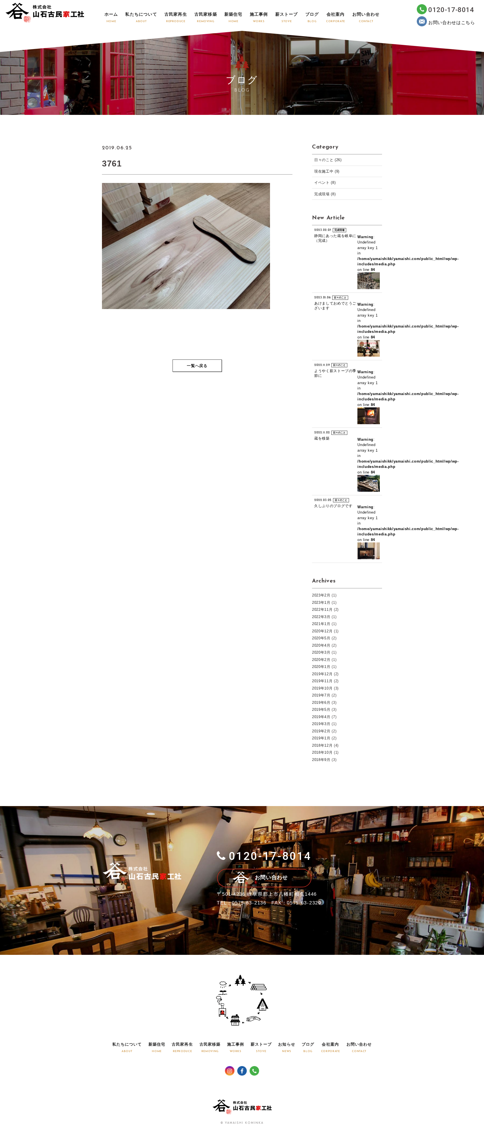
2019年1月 (321, 738)
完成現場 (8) (325, 194)
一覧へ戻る (197, 366)
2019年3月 (321, 724)
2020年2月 (321, 660)
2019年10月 (322, 688)
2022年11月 (322, 609)
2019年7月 (321, 695)
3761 (112, 163)
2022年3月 (321, 617)
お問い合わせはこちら (451, 22)
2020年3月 (321, 652)
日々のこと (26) (328, 160)
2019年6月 (321, 702)
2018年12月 (322, 745)
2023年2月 (321, 595)
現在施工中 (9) (326, 171)
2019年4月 (321, 717)
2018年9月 (321, 760)
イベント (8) (325, 182)
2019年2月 (321, 731)
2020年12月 (322, 631)
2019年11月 (322, 681)
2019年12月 (322, 674)
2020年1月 (321, 667)
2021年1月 (321, 624)
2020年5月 (321, 638)
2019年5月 (321, 709)
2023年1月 (321, 602)
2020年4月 (321, 645)
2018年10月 (322, 752)
